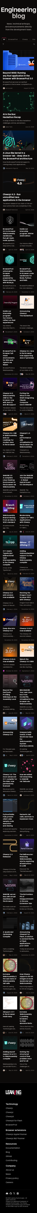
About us (10, 1170)
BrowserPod (13, 39)
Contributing (11, 1160)
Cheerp (25, 39)
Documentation (13, 1148)
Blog (8, 1152)
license (25, 1206)
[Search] (34, 44)
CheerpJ (9, 1112)
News (8, 1174)
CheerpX (10, 1116)
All (4, 39)
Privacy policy (12, 1178)
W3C (21, 1206)
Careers (9, 1182)
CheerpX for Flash (14, 1120)
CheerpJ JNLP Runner (15, 1138)
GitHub (9, 1156)
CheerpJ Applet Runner (16, 1134)
